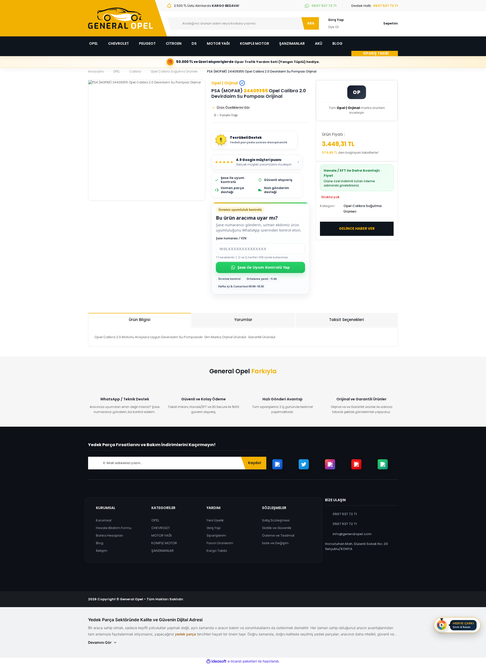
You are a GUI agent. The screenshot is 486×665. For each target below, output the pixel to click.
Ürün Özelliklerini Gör (233, 107)
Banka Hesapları (109, 535)
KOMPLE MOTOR (164, 543)
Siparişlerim (216, 535)
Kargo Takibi (217, 550)
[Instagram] (330, 464)
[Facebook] (277, 464)
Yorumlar (243, 319)
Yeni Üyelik (215, 520)
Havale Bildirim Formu (113, 527)
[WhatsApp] (383, 464)
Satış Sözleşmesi (276, 520)
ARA (310, 23)
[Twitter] (304, 464)
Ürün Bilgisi (139, 319)
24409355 (256, 91)
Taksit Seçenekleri (346, 319)
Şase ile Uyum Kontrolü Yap (263, 267)
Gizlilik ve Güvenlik (276, 527)
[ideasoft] (216, 661)
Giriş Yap (336, 19)
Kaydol (254, 462)
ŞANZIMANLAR (162, 550)
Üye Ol (333, 27)
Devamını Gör (100, 642)
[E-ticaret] (242, 661)
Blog (99, 543)
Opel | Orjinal (224, 83)
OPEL (155, 520)
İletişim (101, 550)
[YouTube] (356, 464)
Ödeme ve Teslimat (278, 535)
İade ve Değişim (275, 543)
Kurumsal (103, 520)
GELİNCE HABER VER (357, 228)
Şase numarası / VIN (231, 238)
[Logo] (120, 18)
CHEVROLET (160, 527)
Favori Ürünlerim (220, 543)
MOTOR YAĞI (161, 535)
